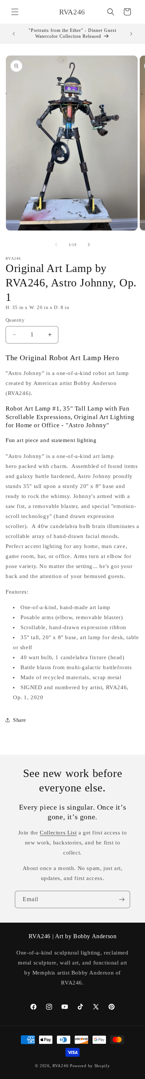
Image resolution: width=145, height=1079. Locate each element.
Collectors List (58, 833)
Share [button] (19, 720)
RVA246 (60, 1065)
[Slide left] (56, 244)
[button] (15, 12)
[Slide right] (89, 244)
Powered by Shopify (90, 1065)
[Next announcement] (131, 34)
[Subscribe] (121, 899)
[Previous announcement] (14, 34)
